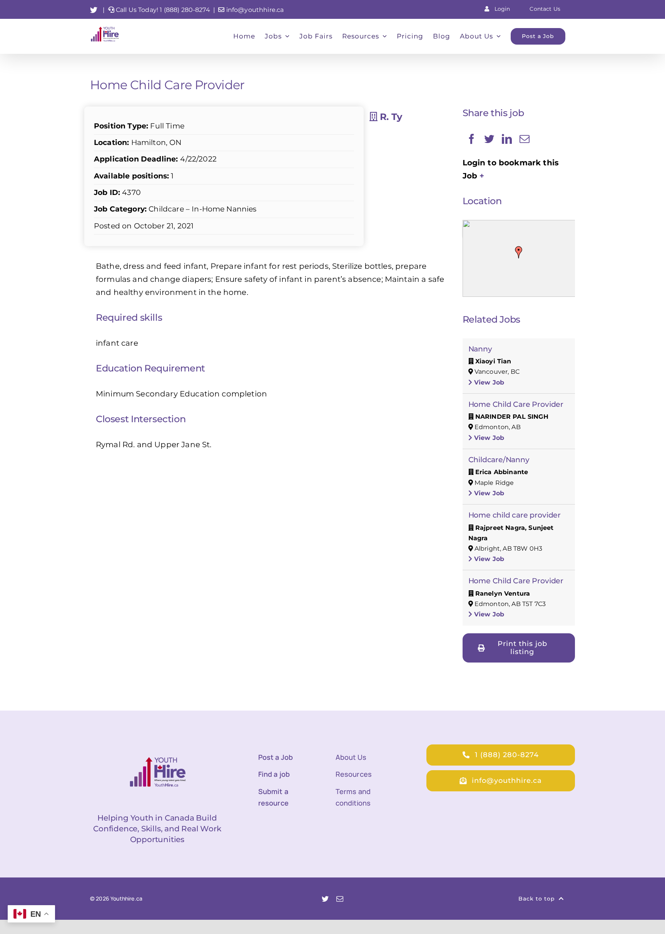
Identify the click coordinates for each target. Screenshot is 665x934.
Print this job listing (522, 647)
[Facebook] (471, 139)
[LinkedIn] (507, 139)
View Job (488, 382)
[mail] (339, 898)
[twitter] (325, 898)
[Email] (524, 139)
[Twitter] (489, 139)
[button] (519, 252)
